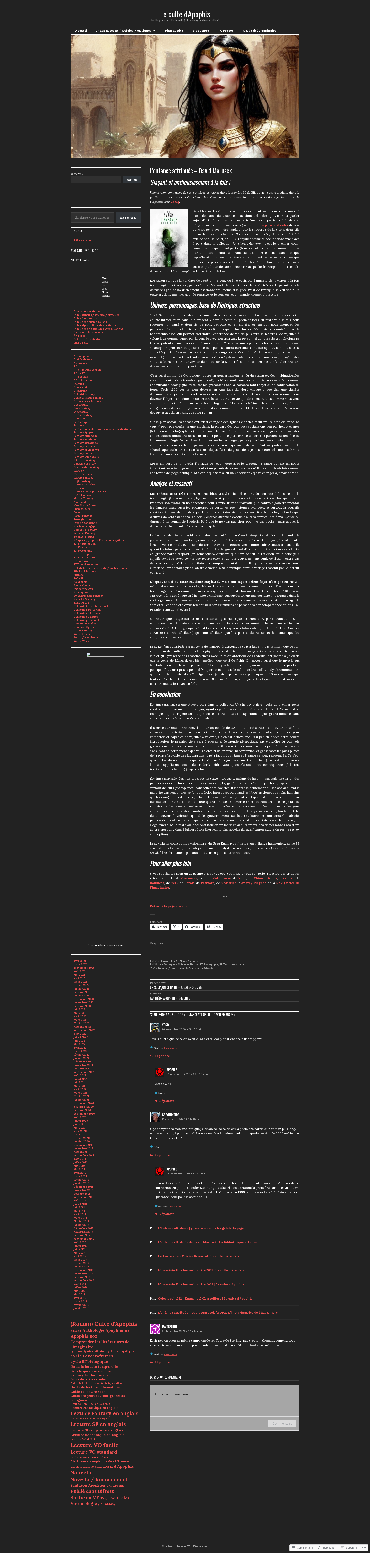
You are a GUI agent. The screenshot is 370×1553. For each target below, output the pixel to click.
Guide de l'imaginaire (87, 339)
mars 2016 (80, 1301)
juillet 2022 (81, 1037)
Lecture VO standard (94, 1452)
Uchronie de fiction (86, 616)
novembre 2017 (83, 1232)
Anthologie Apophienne (106, 1330)
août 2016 (80, 1284)
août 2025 (80, 971)
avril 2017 (80, 1256)
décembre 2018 (83, 1186)
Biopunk (79, 383)
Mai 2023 (79, 1013)
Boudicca (157, 883)
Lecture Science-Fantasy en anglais (90, 1418)
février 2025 (81, 985)
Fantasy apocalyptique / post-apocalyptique (103, 429)
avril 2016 (80, 1298)
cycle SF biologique (89, 1361)
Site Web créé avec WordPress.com (185, 1546)
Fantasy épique (83, 432)
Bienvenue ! (201, 30)
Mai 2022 (79, 1044)
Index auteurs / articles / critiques (123, 30)
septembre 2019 (84, 1155)
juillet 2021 (80, 1079)
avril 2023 (80, 1016)
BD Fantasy (81, 377)
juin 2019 (79, 1166)
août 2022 (80, 1033)
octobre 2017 (82, 1235)
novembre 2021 (83, 1065)
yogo (165, 1025)
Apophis (193, 961)
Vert (174, 883)
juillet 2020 (81, 1120)
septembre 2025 (84, 967)
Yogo (242, 878)
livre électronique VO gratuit (86, 1467)
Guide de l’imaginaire (259, 30)
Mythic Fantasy (83, 498)
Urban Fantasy (83, 630)
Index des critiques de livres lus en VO (98, 328)
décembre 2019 (83, 1145)
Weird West (81, 641)
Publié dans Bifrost (200, 968)
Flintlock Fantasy (85, 460)
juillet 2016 (80, 1287)
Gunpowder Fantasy (87, 467)
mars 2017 (80, 1259)
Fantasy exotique (85, 439)
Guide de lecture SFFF (88, 1392)
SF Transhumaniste (231, 964)
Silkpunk (79, 575)
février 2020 (82, 1138)
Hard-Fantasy (83, 474)
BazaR (189, 883)
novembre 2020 (84, 1106)
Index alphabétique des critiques (95, 325)
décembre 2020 (84, 1103)
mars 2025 (80, 981)
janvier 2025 (81, 988)
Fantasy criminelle (86, 436)
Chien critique (265, 878)
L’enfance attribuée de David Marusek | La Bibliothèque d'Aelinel (208, 1242)
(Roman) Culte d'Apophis (104, 1323)
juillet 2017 (80, 1245)
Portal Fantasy (83, 516)
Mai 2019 (79, 1169)
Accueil (81, 30)
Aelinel (287, 878)
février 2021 (81, 1096)
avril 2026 (80, 960)
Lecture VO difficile (84, 1439)
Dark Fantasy (82, 408)
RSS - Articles (82, 240)
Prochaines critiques (87, 311)
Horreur (79, 488)
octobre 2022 (82, 1027)
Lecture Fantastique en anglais (94, 1408)
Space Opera (82, 585)
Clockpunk (80, 390)
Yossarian (229, 883)
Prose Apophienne (85, 522)
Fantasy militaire (85, 446)
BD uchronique (83, 380)
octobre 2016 (82, 1277)
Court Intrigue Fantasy (88, 397)
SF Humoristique (84, 557)
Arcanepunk (81, 356)
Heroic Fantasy (83, 477)
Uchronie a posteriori (87, 609)
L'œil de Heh (79, 1404)
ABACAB (76, 1330)
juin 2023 (79, 1009)
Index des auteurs (85, 318)
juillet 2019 (80, 1162)
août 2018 (80, 1200)
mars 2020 (80, 1134)
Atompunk (80, 363)
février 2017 (81, 1263)
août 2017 (80, 1242)
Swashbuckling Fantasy (88, 595)
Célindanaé (222, 878)
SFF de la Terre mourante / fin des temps (100, 568)
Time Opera (81, 602)
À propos (227, 30)
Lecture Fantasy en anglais (104, 1413)
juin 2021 (79, 1082)
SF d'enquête (82, 547)
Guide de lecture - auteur (89, 1379)
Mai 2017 (79, 1252)
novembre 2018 (83, 1190)
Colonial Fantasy (84, 394)
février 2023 (82, 1023)
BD (75, 366)
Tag (103, 1498)
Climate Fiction (83, 387)
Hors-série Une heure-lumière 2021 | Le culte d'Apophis (201, 1270)
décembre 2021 (83, 1061)
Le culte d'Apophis (185, 14)
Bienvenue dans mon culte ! (91, 332)
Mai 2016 (79, 1294)
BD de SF (79, 373)
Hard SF (79, 470)
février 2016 (81, 1304)
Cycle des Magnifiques (120, 1351)
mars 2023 (80, 1020)
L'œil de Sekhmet (99, 1403)
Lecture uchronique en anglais (97, 1435)
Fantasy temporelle (86, 456)
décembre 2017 (83, 1228)
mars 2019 (80, 1176)
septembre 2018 (84, 1197)
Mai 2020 (80, 1127)
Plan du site (174, 30)
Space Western (83, 589)
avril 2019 (80, 1172)
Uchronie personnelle (87, 620)
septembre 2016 (84, 1280)
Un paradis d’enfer (273, 225)
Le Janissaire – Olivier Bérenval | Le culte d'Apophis (198, 1256)
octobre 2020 (82, 1110)
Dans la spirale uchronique (91, 1371)
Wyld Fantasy (104, 1504)
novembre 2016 (83, 1273)
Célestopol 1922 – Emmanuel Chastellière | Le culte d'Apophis (205, 1298)
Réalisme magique (85, 526)
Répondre (162, 1056)
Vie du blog (82, 1503)
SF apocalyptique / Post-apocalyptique (99, 540)
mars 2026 (80, 964)
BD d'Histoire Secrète (88, 370)
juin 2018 (79, 1207)
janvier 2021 (81, 1099)
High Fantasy (82, 481)
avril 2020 (80, 1131)
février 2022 (82, 1054)
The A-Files (118, 1498)
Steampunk (81, 592)
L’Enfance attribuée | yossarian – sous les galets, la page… (202, 1228)
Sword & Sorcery (84, 599)
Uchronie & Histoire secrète (91, 606)
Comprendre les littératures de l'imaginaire (100, 1344)
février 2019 (81, 1179)
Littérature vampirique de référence (100, 1461)
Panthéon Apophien (88, 1485)
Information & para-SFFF (90, 491)
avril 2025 (80, 978)
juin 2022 (79, 1040)
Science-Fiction (188, 964)
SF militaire (81, 561)
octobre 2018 (82, 1193)
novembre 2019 (83, 1148)
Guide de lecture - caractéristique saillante (98, 1383)
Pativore (207, 883)
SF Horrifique (82, 554)
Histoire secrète (84, 484)
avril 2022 (80, 1047)
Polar (77, 512)
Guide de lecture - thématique (96, 1387)
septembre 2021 (84, 1072)
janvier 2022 (82, 1058)
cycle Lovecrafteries (92, 1356)
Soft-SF (78, 578)
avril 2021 (80, 1089)
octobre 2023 (82, 1006)
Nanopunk (170, 964)
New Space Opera (85, 505)
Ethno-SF (80, 418)
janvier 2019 (81, 1183)
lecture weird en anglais (89, 1457)
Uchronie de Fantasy (87, 613)
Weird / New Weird (86, 637)
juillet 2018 (80, 1204)
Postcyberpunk (83, 519)
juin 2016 (79, 1291)
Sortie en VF (85, 1498)
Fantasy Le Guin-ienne (90, 1375)
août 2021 (80, 1075)
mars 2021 (80, 1093)
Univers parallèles (85, 623)
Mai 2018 (79, 1211)
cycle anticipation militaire (88, 1351)
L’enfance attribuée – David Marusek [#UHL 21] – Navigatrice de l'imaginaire (218, 1312)
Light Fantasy (82, 495)
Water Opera (82, 634)
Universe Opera (84, 627)
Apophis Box (84, 1336)
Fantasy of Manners (86, 450)
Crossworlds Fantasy (87, 401)
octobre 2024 (82, 992)
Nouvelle (82, 1472)
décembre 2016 (83, 1270)
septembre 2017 (84, 1238)
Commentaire (282, 1423)
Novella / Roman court (172, 968)
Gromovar (189, 878)
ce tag (175, 202)
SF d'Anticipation (85, 543)
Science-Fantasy (84, 533)
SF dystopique (209, 964)
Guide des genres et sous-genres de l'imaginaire (98, 1398)
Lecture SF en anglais (98, 1424)
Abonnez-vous (128, 217)
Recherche (77, 173)
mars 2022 (80, 1051)
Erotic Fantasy (83, 415)
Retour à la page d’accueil (170, 906)
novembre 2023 (84, 1002)
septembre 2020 (84, 1113)
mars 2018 (80, 1218)
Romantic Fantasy (85, 529)
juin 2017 (79, 1249)
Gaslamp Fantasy (85, 463)
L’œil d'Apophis (118, 1466)
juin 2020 (79, 1124)
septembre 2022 (84, 1030)
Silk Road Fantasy (85, 571)
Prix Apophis (115, 1485)
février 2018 (81, 1221)
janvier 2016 (81, 1308)
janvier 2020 (82, 1141)
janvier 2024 (82, 995)
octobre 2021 (82, 1068)
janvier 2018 (81, 1225)
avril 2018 (80, 1214)
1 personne (170, 1047)
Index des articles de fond (90, 322)
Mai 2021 (79, 1086)
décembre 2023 (84, 999)
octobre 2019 (82, 1152)
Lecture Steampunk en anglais (97, 1430)
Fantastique (81, 422)
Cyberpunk (81, 404)
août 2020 (80, 1117)
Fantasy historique (86, 443)
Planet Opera (82, 509)
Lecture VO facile (95, 1445)
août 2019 (80, 1159)
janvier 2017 (81, 1266)
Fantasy (79, 425)
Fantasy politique (85, 453)
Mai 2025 (79, 974)
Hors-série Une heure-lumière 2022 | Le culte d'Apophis (201, 1284)
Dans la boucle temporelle (94, 1366)
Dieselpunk (81, 411)
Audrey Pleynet (253, 883)
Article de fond (83, 359)
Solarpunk (80, 582)
